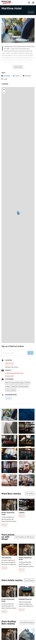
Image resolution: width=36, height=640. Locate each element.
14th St (21, 609)
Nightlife (14, 386)
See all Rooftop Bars (27, 622)
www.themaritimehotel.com (14, 373)
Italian (8, 386)
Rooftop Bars (23, 386)
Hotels (27, 382)
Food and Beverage (17, 382)
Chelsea (8, 398)
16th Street (9, 363)
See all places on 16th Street (25, 537)
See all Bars (30, 493)
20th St (21, 516)
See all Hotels (29, 580)
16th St (4, 525)
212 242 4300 (9, 376)
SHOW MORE (18, 67)
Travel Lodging (10, 390)
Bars (7, 382)
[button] (18, 213)
